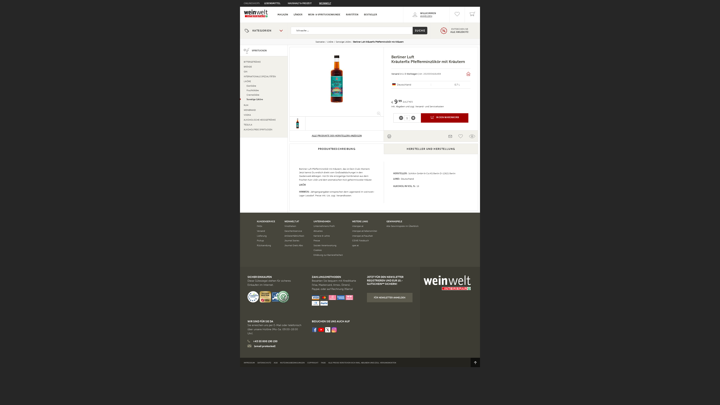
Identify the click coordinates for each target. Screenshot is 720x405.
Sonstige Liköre (343, 42)
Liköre (330, 42)
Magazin (283, 14)
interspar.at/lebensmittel (364, 231)
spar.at (355, 245)
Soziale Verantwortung (325, 245)
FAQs (259, 226)
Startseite (320, 42)
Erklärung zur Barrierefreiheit (328, 255)
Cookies (318, 250)
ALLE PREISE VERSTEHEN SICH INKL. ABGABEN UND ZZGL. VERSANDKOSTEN (362, 363)
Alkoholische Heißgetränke (260, 120)
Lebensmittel (272, 3)
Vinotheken (290, 226)
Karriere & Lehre (322, 236)
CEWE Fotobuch (360, 240)
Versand (261, 231)
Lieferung (262, 236)
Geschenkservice (293, 231)
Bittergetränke (252, 62)
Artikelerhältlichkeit (294, 236)
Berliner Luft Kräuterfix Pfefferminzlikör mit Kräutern (378, 42)
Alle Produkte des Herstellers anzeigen (337, 135)
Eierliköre (251, 86)
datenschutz (264, 363)
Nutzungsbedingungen (292, 363)
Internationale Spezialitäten (260, 77)
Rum (246, 105)
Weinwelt (325, 3)
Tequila (248, 125)
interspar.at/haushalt (362, 236)
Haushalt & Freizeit (300, 3)
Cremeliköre (253, 95)
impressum (249, 363)
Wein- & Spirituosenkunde (324, 14)
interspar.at (357, 226)
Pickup (260, 240)
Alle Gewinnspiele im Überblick (402, 226)
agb (276, 363)
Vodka (247, 115)
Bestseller (370, 14)
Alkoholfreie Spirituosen (258, 130)
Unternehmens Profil (324, 226)
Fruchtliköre (253, 90)
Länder (298, 14)
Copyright (312, 363)
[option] (337, 79)
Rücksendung (264, 245)
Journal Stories (291, 240)
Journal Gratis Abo (293, 245)
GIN (245, 72)
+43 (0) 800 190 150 (265, 341)
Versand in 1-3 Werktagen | (405, 74)
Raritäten (352, 14)
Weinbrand (250, 110)
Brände (248, 67)
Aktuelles (318, 231)
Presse (317, 240)
